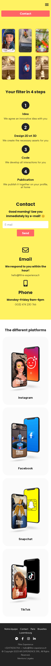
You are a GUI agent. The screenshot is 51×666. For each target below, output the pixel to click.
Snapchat (25, 538)
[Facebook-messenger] (16, 638)
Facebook (25, 468)
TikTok (25, 609)
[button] (47, 5)
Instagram (25, 397)
